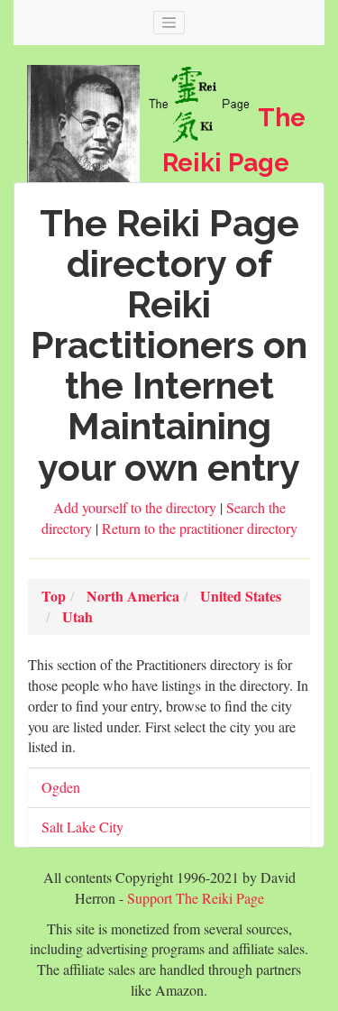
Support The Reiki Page (195, 897)
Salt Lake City (82, 826)
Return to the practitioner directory (199, 528)
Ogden (60, 786)
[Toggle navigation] (169, 22)
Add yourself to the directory (136, 507)
